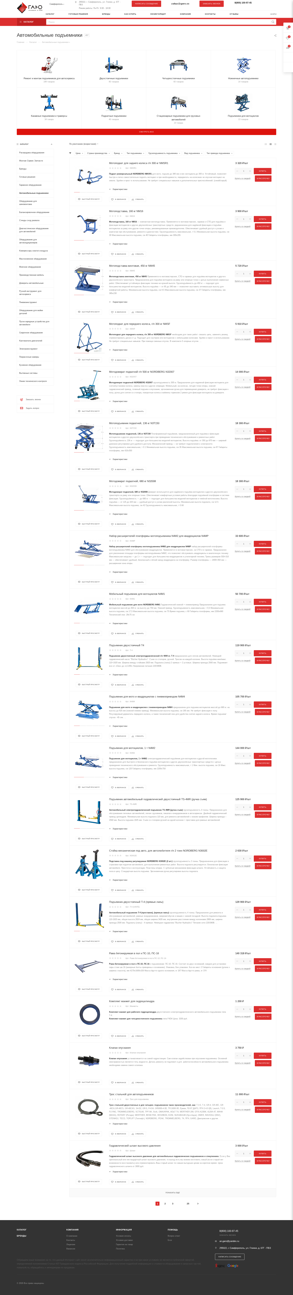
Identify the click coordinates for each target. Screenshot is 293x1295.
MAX (272, 3)
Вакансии (70, 1249)
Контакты (70, 1240)
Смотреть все (146, 132)
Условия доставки (124, 1240)
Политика (120, 1249)
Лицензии (70, 1244)
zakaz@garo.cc (180, 3)
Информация (124, 1230)
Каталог (22, 1230)
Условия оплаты (123, 1236)
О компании (71, 1236)
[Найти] (273, 22)
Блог (170, 1240)
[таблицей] (275, 144)
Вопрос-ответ (174, 1236)
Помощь (173, 1230)
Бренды (21, 1236)
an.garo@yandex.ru (229, 1241)
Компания (72, 1230)
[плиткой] (266, 144)
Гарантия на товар (124, 1244)
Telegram (266, 3)
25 (188, 1203)
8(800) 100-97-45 (243, 2)
